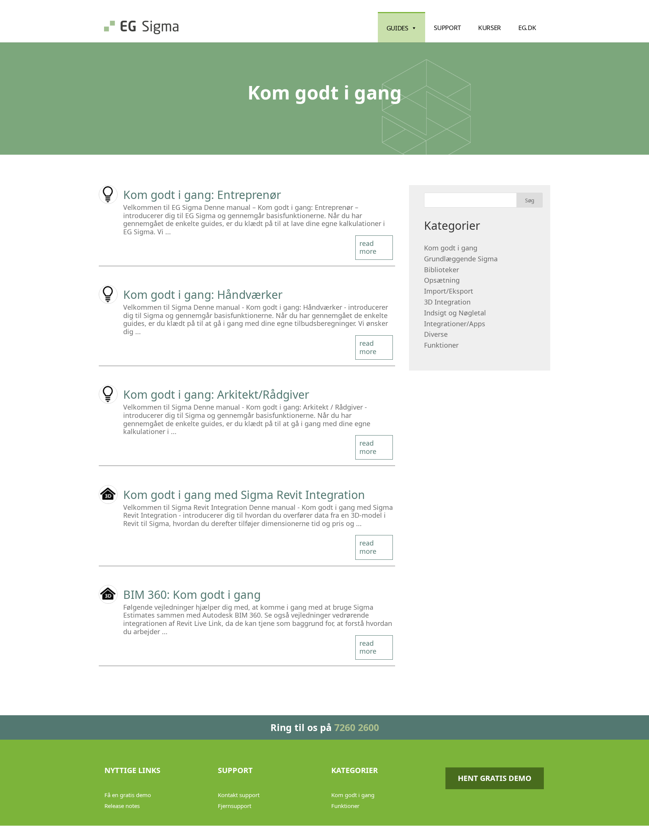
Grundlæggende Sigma (461, 258)
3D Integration (447, 301)
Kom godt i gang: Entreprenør (202, 194)
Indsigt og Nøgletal (455, 312)
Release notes (122, 805)
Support (447, 27)
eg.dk (527, 27)
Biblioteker (441, 269)
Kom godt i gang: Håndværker (202, 294)
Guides (397, 28)
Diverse (436, 334)
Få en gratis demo (127, 795)
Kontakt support (239, 795)
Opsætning (442, 280)
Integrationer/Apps (454, 323)
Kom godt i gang (450, 247)
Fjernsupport (234, 805)
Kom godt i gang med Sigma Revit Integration (244, 494)
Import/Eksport (448, 290)
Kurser (489, 27)
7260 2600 (356, 727)
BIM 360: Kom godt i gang (192, 594)
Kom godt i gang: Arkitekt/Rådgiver (216, 394)
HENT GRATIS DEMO (494, 778)
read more (367, 247)
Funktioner (441, 345)
